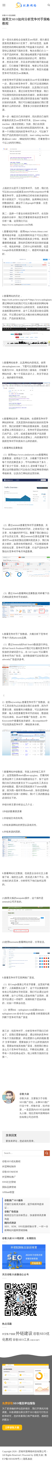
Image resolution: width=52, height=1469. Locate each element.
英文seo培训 (31, 39)
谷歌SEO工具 (21, 1339)
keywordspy (15, 702)
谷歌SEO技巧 (35, 1340)
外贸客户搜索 (8, 1334)
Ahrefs (16, 593)
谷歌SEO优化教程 (9, 15)
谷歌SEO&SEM (10, 1172)
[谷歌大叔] (26, 5)
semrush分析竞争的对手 (16, 529)
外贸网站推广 (9, 1177)
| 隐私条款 (27, 1459)
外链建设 (24, 1333)
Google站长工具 (36, 783)
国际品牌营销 (9, 1187)
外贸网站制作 (9, 1166)
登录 (31, 1141)
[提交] (47, 1153)
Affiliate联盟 (8, 1192)
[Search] (49, 5)
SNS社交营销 (9, 1182)
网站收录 (13, 362)
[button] (4, 5)
